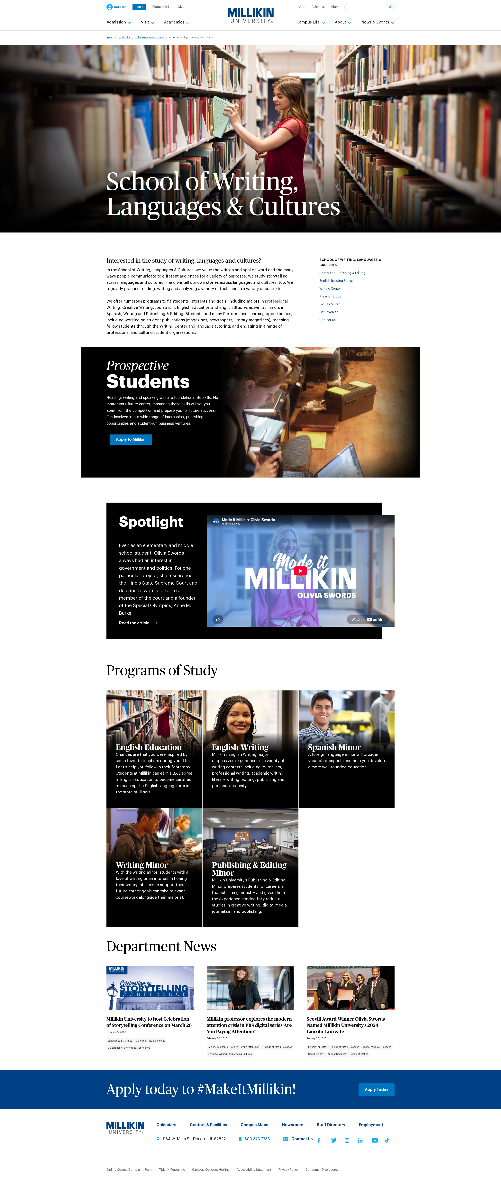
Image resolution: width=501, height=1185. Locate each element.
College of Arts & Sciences (149, 37)
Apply (139, 7)
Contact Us (327, 320)
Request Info (161, 6)
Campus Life (308, 22)
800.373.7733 (257, 1139)
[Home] (251, 15)
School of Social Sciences (376, 1047)
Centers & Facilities (208, 1125)
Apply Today (376, 1090)
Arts (302, 6)
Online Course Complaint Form (129, 1169)
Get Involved (328, 312)
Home (109, 37)
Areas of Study (330, 296)
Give (181, 6)
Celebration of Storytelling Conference (129, 1048)
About (341, 22)
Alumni (336, 6)
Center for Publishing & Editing (342, 273)
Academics (174, 22)
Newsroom (292, 1125)
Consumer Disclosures (322, 1169)
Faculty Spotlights (218, 1047)
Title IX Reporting (172, 1169)
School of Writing (359, 1054)
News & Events (375, 22)
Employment (371, 1125)
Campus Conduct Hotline (211, 1169)
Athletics (318, 6)
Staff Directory (331, 1125)
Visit (145, 22)
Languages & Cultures (120, 1041)
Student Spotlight (336, 1054)
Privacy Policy (288, 1169)
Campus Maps (254, 1125)
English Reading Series (336, 280)
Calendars (166, 1125)
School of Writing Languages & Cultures (230, 1054)
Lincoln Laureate (317, 1047)
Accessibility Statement (254, 1169)
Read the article (134, 623)
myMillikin (120, 7)
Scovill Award (315, 1054)
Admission (117, 22)
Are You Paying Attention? (245, 1047)
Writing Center (330, 288)
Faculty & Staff (330, 304)
